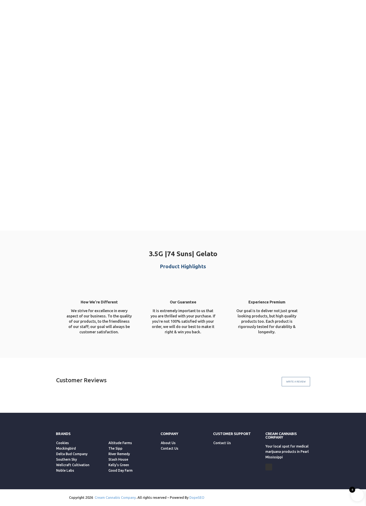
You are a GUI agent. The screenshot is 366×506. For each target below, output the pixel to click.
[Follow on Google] (268, 467)
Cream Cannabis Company (115, 497)
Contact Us (188, 25)
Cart (333, 25)
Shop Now (299, 65)
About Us (161, 25)
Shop (89, 25)
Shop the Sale (73, 5)
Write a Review (296, 381)
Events (138, 25)
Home (45, 25)
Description (229, 181)
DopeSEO (196, 497)
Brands (67, 25)
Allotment (113, 25)
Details (260, 181)
